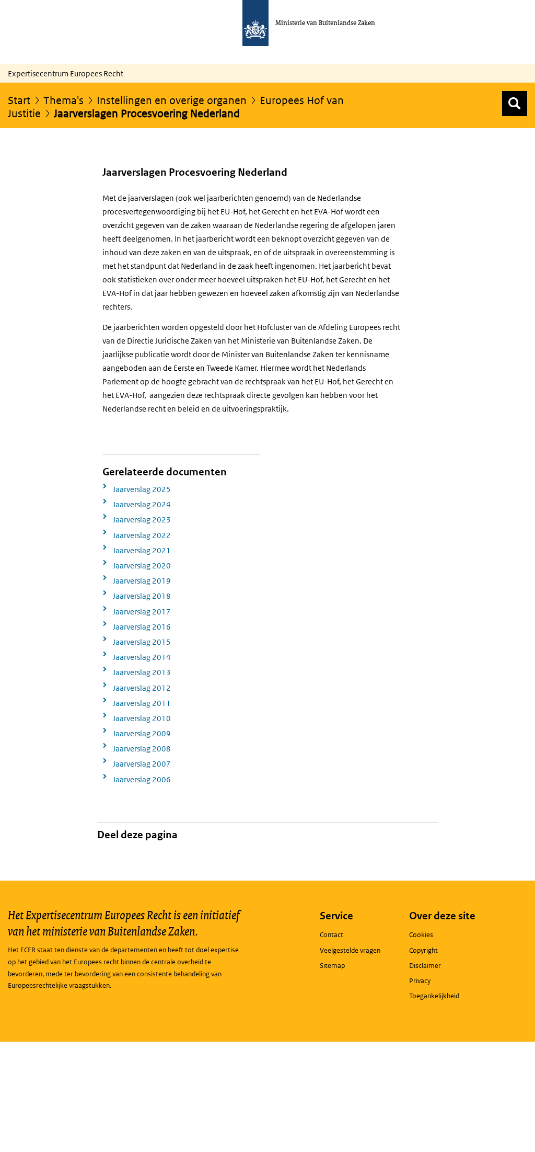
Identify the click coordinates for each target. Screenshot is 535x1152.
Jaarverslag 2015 (142, 642)
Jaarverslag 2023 (142, 519)
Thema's (63, 100)
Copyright (423, 950)
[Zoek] (514, 103)
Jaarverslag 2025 (142, 489)
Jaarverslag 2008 (142, 749)
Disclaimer (425, 965)
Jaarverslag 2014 (142, 657)
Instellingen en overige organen (172, 100)
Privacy (420, 980)
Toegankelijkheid (434, 995)
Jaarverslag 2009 (142, 733)
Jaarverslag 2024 (142, 504)
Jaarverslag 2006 (142, 779)
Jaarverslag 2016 (142, 627)
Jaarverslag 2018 (142, 596)
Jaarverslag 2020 (142, 566)
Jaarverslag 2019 (142, 581)
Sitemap (332, 965)
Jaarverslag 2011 (142, 703)
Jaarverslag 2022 (142, 535)
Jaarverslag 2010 (142, 718)
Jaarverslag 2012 (142, 688)
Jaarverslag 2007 (142, 764)
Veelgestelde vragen (350, 950)
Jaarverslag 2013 (142, 672)
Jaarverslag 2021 (142, 550)
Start (19, 100)
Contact (331, 934)
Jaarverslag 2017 (142, 612)
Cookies (421, 934)
